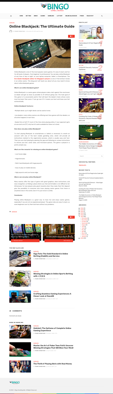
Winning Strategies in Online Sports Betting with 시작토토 (53, 275)
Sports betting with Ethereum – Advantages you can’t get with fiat (90, 93)
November (84, 220)
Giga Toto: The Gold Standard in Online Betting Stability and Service (50, 255)
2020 (81, 238)
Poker (82, 16)
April (83, 231)
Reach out (90, 16)
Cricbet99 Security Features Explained (88, 68)
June (83, 228)
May (83, 230)
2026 (81, 208)
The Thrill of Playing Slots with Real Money (52, 364)
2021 (82, 216)
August (84, 225)
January (84, 236)
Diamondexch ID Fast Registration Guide (90, 44)
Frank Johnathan (19, 31)
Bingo (36, 16)
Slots (80, 114)
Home (21, 16)
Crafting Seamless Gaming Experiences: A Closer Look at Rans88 (52, 295)
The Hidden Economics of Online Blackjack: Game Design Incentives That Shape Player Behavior (90, 146)
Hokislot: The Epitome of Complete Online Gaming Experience (52, 329)
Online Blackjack (71, 16)
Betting (28, 16)
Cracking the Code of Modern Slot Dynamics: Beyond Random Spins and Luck (90, 118)
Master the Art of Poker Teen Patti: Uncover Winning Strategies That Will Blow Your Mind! (53, 346)
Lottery (59, 16)
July (83, 226)
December (84, 218)
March (83, 233)
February (84, 235)
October (84, 221)
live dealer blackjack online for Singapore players (32, 79)
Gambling (51, 16)
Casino (42, 16)
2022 (81, 215)
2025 (81, 210)
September (85, 223)
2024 (81, 211)
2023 (81, 213)
